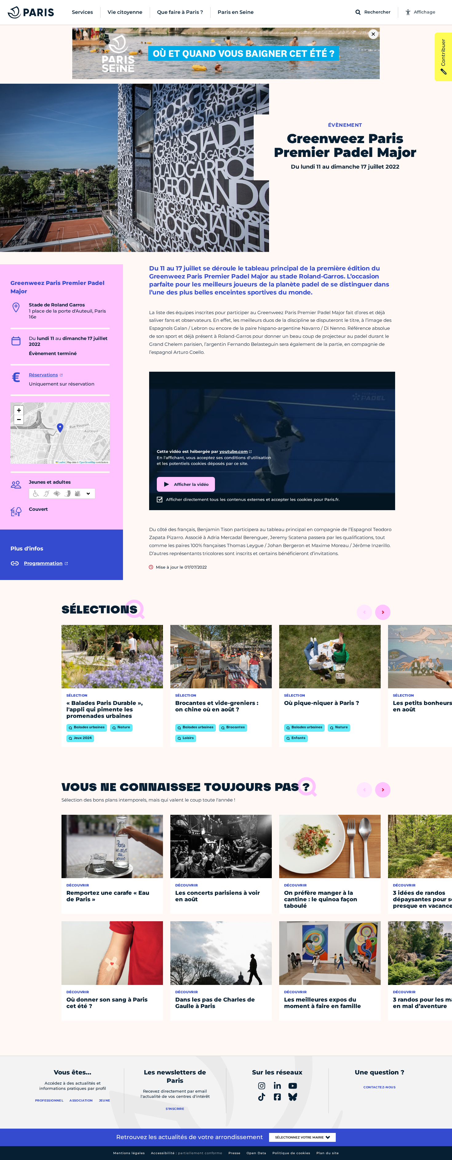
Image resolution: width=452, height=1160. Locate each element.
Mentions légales (129, 1153)
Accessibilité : (186, 1153)
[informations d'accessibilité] (62, 493)
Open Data (256, 1153)
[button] (60, 428)
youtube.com (234, 451)
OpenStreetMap (87, 462)
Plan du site (327, 1153)
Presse (234, 1153)
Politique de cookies (291, 1153)
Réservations (43, 375)
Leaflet (61, 462)
